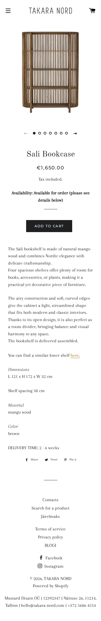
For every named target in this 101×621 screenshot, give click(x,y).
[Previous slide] (26, 133)
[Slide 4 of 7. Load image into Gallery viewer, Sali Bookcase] (50, 133)
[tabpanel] (50, 70)
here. (75, 355)
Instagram (53, 566)
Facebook (53, 557)
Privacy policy (50, 537)
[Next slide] (75, 133)
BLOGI (50, 545)
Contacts (50, 499)
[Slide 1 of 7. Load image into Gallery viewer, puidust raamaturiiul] (34, 133)
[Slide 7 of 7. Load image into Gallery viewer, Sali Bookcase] (66, 133)
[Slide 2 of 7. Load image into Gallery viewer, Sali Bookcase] (40, 133)
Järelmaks (50, 516)
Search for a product (50, 508)
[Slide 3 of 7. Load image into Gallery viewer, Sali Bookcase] (45, 133)
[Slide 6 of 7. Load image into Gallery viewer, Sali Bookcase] (61, 133)
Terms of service (50, 528)
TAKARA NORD (57, 578)
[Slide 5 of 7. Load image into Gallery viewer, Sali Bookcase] (56, 133)
